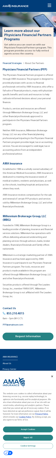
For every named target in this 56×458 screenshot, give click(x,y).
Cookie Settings (28, 446)
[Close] (50, 374)
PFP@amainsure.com (13, 325)
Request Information (28, 336)
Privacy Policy (41, 414)
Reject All (28, 438)
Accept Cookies (28, 429)
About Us (7, 363)
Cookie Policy (25, 417)
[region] (28, 413)
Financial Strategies (12, 63)
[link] (16, 6)
